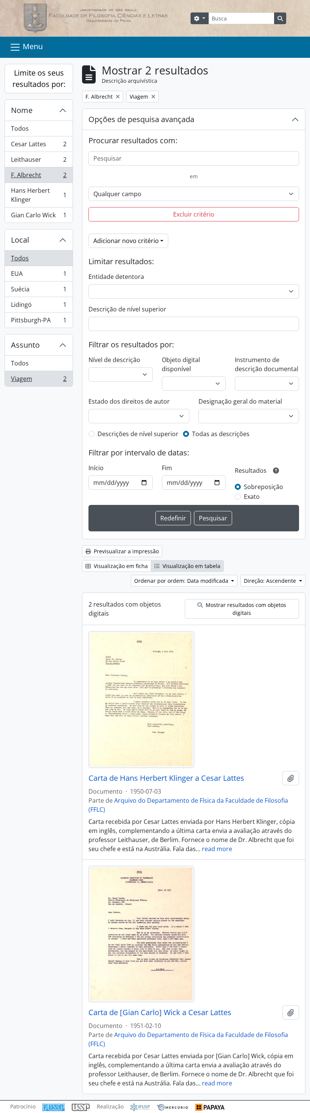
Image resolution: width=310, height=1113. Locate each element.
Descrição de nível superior (127, 309)
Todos (20, 128)
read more (217, 849)
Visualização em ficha (120, 566)
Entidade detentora (116, 276)
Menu (32, 46)
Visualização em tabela (190, 566)
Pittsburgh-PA (39, 322)
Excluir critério (193, 214)
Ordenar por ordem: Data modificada (182, 580)
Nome (22, 110)
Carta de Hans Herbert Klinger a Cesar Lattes (166, 778)
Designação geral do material (240, 401)
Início (96, 468)
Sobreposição (263, 487)
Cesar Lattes (39, 146)
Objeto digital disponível (181, 364)
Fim (167, 468)
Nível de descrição (114, 360)
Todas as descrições (221, 434)
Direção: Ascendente (271, 580)
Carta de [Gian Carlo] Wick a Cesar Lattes (159, 1012)
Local (20, 240)
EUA (39, 275)
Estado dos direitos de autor (129, 401)
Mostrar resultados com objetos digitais (245, 608)
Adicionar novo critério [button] (126, 241)
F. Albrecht (39, 177)
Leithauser (39, 161)
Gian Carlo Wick (39, 217)
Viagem (39, 380)
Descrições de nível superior (138, 434)
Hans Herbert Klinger (39, 195)
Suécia (39, 291)
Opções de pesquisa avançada (141, 119)
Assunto (25, 345)
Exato (252, 496)
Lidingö (39, 306)
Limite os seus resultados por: (38, 78)
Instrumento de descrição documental (266, 364)
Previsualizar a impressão (125, 551)
